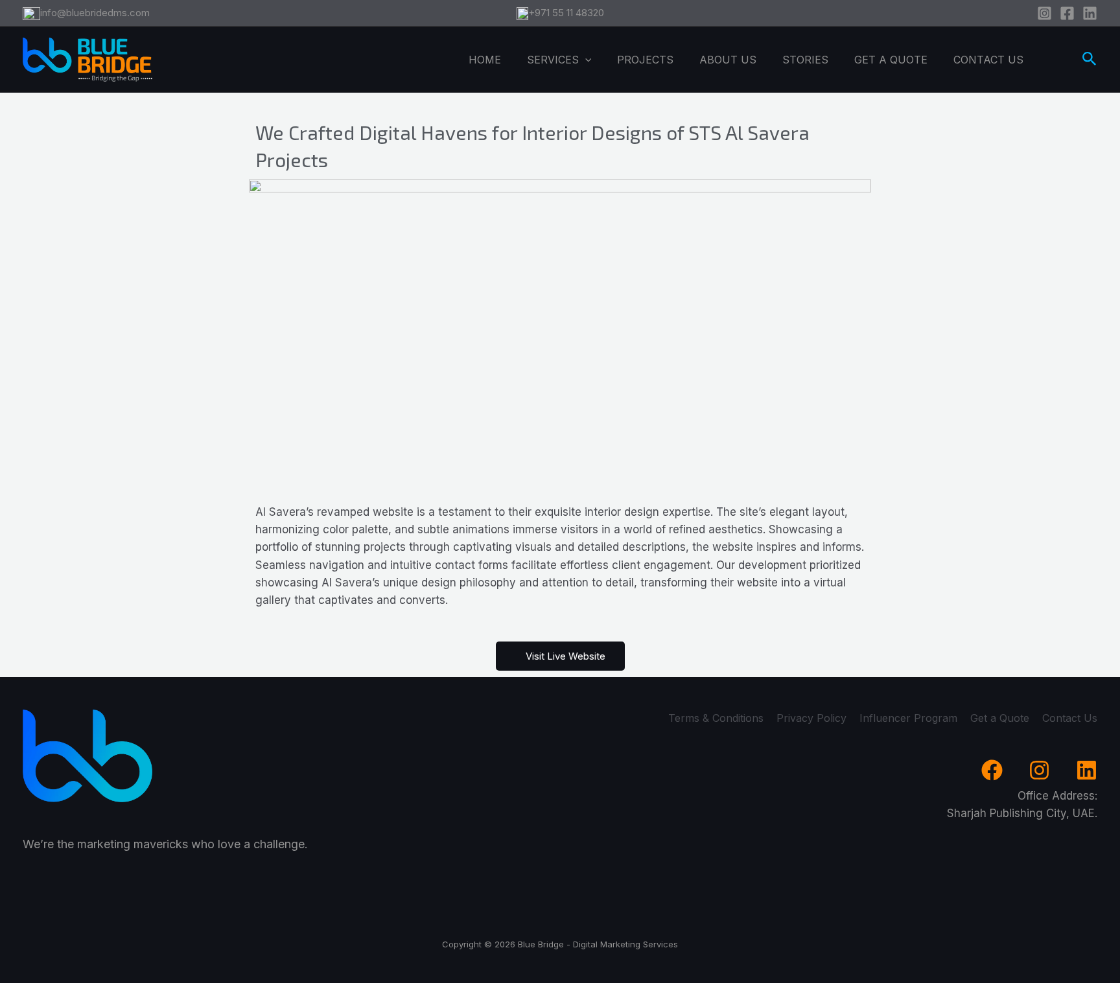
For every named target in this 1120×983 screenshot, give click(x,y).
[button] (585, 60)
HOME (485, 59)
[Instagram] (1044, 13)
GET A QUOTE (891, 59)
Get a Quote (999, 717)
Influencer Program (908, 717)
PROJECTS (645, 59)
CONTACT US (988, 59)
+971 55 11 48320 (566, 12)
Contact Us (1069, 717)
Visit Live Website (565, 656)
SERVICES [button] (553, 59)
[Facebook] (1067, 13)
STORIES (805, 59)
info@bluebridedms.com (95, 12)
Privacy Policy (811, 717)
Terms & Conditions (716, 717)
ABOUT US (727, 59)
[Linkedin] (1089, 13)
